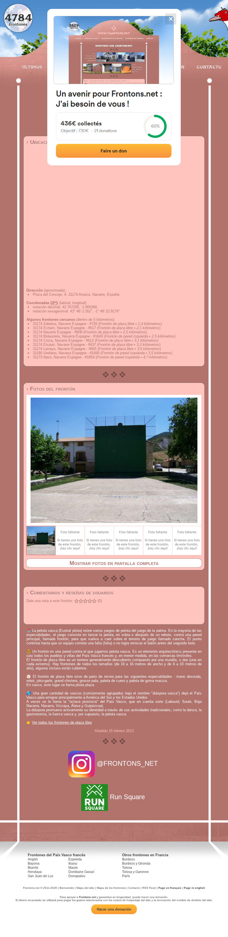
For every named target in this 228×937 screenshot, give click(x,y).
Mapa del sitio (85, 887)
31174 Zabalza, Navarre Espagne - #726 (65, 324)
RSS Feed (149, 887)
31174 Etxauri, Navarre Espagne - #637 (64, 344)
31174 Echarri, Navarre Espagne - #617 (64, 328)
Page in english (194, 887)
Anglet (33, 859)
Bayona (33, 863)
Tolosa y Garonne (135, 872)
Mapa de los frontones (111, 887)
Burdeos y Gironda (136, 863)
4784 (18, 17)
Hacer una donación (114, 909)
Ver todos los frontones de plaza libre (62, 722)
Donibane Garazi (81, 872)
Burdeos (128, 859)
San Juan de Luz (40, 876)
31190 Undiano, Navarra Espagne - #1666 (66, 353)
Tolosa (127, 868)
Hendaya (35, 872)
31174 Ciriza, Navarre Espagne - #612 (63, 340)
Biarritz (33, 868)
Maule (73, 868)
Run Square (127, 797)
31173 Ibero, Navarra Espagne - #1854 (64, 357)
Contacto (207, 67)
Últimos (32, 67)
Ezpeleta (75, 859)
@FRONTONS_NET (127, 763)
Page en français (169, 887)
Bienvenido (67, 887)
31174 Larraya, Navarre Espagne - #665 (64, 349)
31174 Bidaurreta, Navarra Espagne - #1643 (68, 336)
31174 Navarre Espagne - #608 (57, 332)
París (126, 876)
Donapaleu (76, 876)
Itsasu (72, 863)
